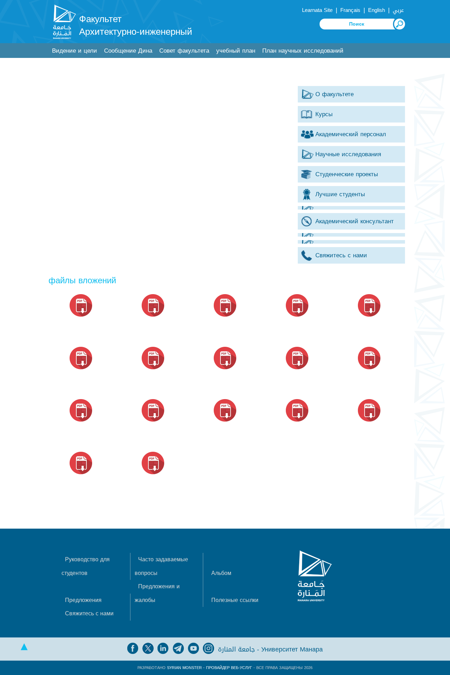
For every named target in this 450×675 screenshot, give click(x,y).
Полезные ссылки (234, 600)
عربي (398, 10)
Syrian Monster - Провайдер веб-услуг (209, 667)
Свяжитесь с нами (89, 613)
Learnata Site (317, 10)
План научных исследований (302, 51)
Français (350, 10)
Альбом (221, 573)
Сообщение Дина (128, 51)
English (376, 10)
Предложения (83, 600)
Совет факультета (184, 51)
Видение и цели (74, 51)
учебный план (235, 51)
